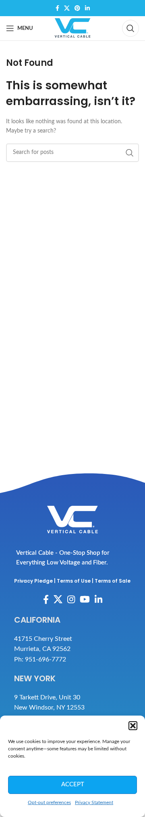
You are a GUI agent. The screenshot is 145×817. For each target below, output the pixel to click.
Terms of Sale (112, 580)
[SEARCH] (129, 152)
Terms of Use (74, 580)
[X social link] (67, 8)
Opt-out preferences (49, 802)
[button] (133, 726)
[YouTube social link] (84, 599)
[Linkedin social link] (87, 8)
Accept (72, 784)
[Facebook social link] (57, 8)
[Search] (130, 28)
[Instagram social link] (71, 599)
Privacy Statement (94, 802)
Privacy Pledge (33, 580)
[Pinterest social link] (77, 8)
